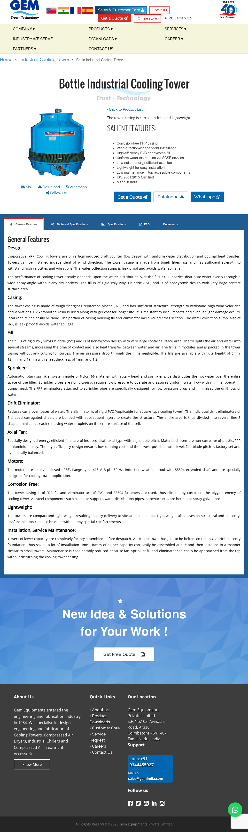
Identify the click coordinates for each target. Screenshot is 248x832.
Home (6, 59)
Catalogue (169, 196)
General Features (26, 224)
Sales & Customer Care (119, 10)
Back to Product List (125, 109)
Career (174, 39)
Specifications (116, 224)
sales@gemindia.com (145, 778)
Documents (170, 224)
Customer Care (106, 728)
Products (101, 29)
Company (24, 29)
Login (157, 10)
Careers (99, 746)
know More (32, 764)
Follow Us (58, 192)
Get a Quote (112, 18)
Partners (24, 49)
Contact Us (102, 752)
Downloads (103, 39)
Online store (147, 18)
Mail (28, 187)
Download (51, 187)
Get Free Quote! (120, 654)
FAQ (147, 224)
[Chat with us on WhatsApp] (235, 809)
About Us (100, 710)
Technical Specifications (72, 224)
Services (175, 29)
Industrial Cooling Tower (44, 59)
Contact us (101, 49)
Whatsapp (78, 187)
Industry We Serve (33, 39)
